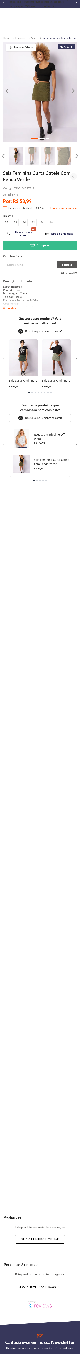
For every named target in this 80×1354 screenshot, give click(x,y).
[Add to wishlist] (73, 176)
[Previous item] (3, 4)
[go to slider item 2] (48, 156)
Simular (67, 264)
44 (42, 222)
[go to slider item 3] (64, 156)
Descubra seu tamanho (23, 233)
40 (24, 222)
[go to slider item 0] (16, 156)
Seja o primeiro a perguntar (40, 1286)
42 (33, 222)
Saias (34, 38)
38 (15, 222)
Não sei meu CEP (69, 273)
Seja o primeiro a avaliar (40, 1239)
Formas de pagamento (62, 207)
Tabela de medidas (61, 233)
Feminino (20, 38)
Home (6, 38)
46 (51, 222)
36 (6, 222)
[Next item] (77, 4)
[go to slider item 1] (32, 156)
